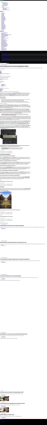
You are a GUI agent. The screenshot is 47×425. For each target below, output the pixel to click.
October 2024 (3, 27)
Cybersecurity (3, 36)
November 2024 (3, 26)
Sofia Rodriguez (3, 228)
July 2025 (2, 21)
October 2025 (3, 19)
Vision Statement (5, 8)
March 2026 (3, 16)
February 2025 (3, 24)
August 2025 (3, 20)
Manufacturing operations (4, 44)
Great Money (1, 0)
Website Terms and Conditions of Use (6, 420)
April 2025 (2, 23)
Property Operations (4, 46)
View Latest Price (2, 150)
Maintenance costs (3, 85)
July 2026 (2, 13)
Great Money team (2, 81)
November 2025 (3, 18)
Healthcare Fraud (3, 39)
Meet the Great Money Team (6, 58)
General (2, 38)
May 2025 (2, 22)
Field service (3, 37)
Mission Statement (5, 9)
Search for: (1, 62)
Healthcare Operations (4, 40)
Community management (4, 35)
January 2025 (3, 25)
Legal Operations (3, 42)
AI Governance (3, 33)
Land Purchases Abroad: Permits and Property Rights (4, 77)
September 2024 (3, 28)
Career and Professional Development (6, 34)
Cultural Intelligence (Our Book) (6, 60)
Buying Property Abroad (5, 4)
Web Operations (3, 49)
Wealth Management (4, 48)
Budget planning (3, 84)
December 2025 (3, 17)
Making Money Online (4, 43)
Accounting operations (4, 32)
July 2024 (2, 29)
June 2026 (2, 14)
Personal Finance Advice (4, 45)
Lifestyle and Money (4, 2)
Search (7, 63)
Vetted (2, 1)
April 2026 (2, 15)
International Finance (5, 3)
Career (3, 6)
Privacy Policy (3, 421)
